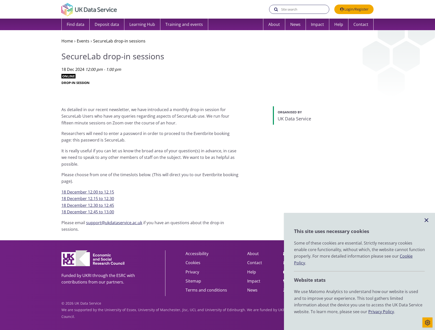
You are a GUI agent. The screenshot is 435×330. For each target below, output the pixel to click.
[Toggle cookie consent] (427, 322)
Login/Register (356, 9)
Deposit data (107, 24)
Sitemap (193, 281)
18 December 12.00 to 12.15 (87, 192)
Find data (75, 24)
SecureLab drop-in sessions (119, 41)
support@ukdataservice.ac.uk (114, 222)
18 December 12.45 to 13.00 (87, 212)
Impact (317, 24)
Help (338, 24)
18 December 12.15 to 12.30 (87, 198)
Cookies (193, 262)
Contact (360, 24)
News (295, 24)
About (274, 24)
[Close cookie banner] (426, 220)
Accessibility (197, 253)
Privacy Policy (381, 311)
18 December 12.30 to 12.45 (87, 205)
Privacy (192, 272)
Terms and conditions (206, 290)
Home (67, 41)
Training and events (184, 24)
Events (83, 41)
